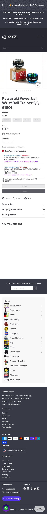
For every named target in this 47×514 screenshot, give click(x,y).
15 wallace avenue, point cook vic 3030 (23, 18)
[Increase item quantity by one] (12, 142)
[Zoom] (37, 85)
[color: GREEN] (9, 258)
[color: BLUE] (18, 258)
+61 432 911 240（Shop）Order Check (15, 398)
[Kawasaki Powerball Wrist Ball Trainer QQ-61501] (17, 250)
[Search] (42, 48)
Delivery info (6, 472)
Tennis (4, 419)
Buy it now (24, 191)
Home (4, 93)
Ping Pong (5, 421)
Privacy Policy (7, 463)
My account (6, 477)
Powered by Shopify (26, 509)
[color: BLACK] (5, 258)
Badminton (6, 416)
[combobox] (23, 48)
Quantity (5, 138)
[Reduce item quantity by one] (4, 142)
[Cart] (38, 36)
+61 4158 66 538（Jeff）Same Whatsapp (16, 396)
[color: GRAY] (13, 258)
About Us (5, 461)
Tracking (5, 475)
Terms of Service (8, 424)
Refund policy (7, 427)
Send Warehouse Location (15, 151)
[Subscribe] (35, 288)
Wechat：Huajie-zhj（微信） (12, 401)
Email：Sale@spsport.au (11, 404)
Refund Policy (7, 466)
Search (4, 413)
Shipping (5, 147)
